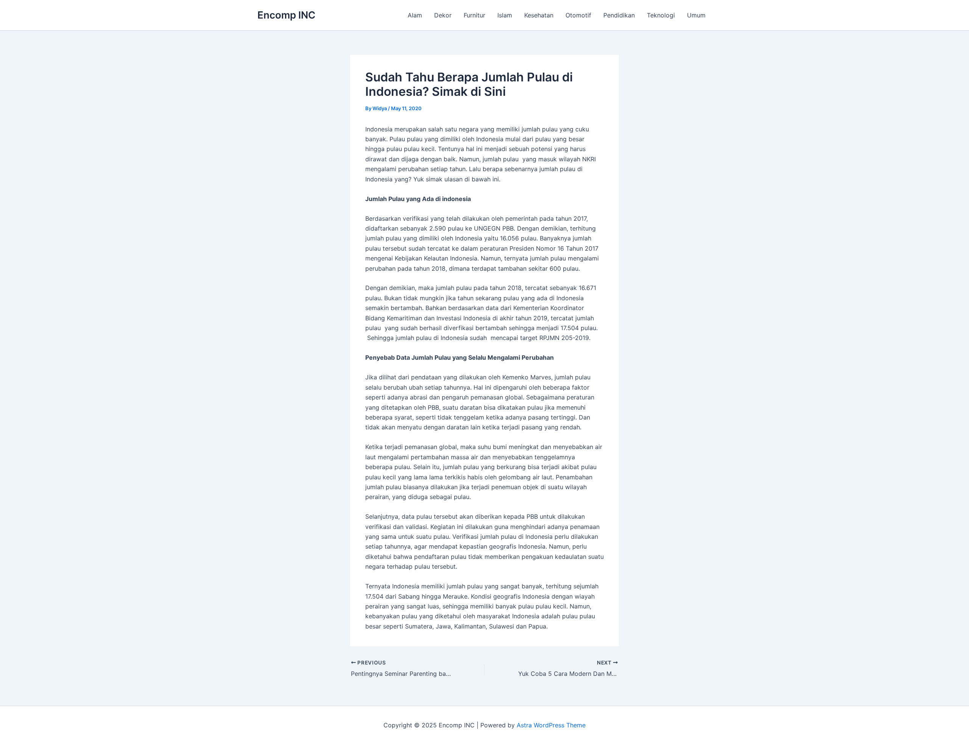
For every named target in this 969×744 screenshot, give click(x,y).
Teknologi (661, 15)
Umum (696, 15)
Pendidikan (619, 15)
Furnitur (474, 15)
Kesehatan (538, 15)
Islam (504, 15)
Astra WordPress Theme (551, 725)
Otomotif (578, 15)
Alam (415, 15)
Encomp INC (286, 15)
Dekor (443, 15)
